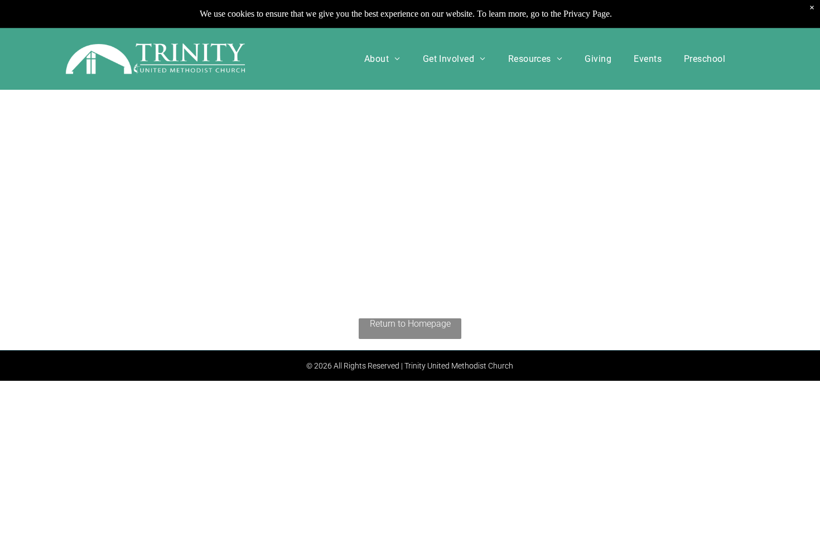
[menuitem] (382, 59)
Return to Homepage (410, 323)
